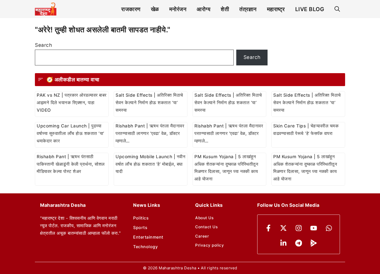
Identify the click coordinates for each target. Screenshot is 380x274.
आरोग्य (203, 9)
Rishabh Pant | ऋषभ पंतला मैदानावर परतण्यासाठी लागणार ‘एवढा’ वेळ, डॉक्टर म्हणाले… (150, 133)
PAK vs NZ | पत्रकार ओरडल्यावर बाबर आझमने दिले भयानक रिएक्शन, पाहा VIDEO (72, 103)
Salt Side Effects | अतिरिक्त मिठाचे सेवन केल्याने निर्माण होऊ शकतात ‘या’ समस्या (149, 103)
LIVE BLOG (309, 9)
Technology (145, 246)
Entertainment (148, 237)
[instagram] (299, 228)
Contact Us (206, 226)
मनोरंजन (178, 9)
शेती (225, 9)
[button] (337, 9)
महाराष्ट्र (276, 9)
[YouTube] (314, 228)
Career (202, 236)
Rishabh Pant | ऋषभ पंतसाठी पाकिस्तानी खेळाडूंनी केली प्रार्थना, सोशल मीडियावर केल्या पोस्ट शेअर (71, 164)
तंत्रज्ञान (248, 9)
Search (43, 45)
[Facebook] (268, 228)
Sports (140, 227)
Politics (141, 217)
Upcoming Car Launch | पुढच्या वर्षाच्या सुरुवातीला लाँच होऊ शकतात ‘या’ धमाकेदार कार (70, 133)
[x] (283, 228)
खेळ (155, 9)
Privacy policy (209, 245)
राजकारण (131, 9)
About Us (204, 217)
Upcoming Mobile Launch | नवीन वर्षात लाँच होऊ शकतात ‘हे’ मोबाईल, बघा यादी (150, 164)
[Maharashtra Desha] (45, 9)
